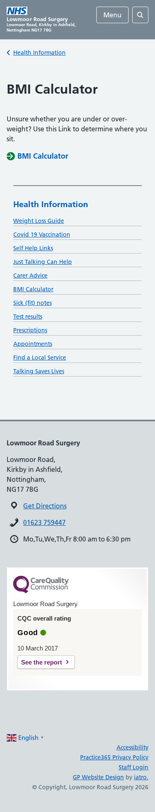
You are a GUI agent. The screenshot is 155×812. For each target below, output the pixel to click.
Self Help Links (33, 248)
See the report (41, 662)
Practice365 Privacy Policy (114, 757)
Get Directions (45, 506)
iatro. (141, 777)
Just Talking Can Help (42, 262)
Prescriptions (30, 330)
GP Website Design (98, 777)
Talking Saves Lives (38, 371)
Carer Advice (30, 275)
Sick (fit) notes (32, 303)
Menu (112, 15)
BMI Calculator (33, 289)
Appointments (32, 344)
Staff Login (133, 767)
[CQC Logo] (41, 591)
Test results (27, 316)
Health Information (39, 52)
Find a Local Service (39, 357)
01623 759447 (44, 522)
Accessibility (132, 747)
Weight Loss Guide (38, 221)
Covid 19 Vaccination (41, 234)
